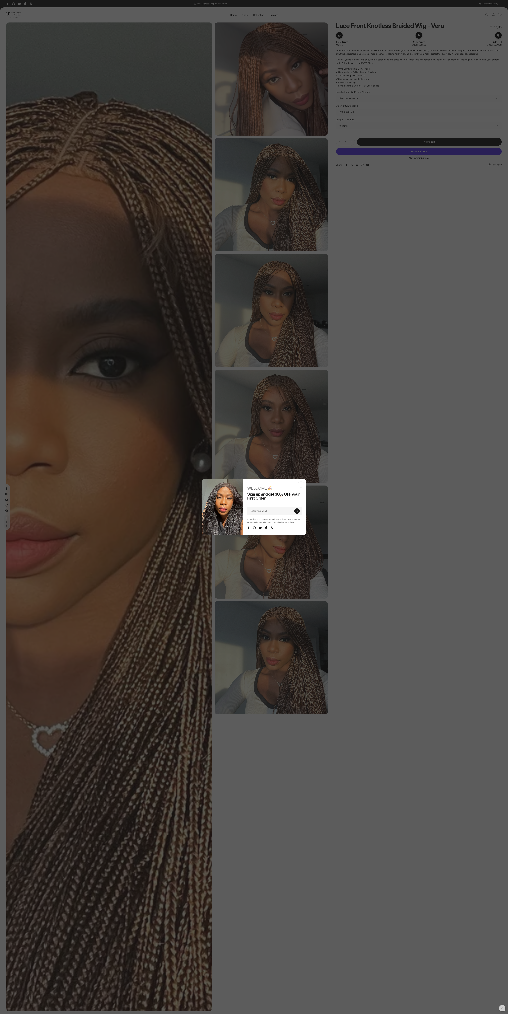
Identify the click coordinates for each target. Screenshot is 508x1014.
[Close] (301, 484)
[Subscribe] (297, 511)
